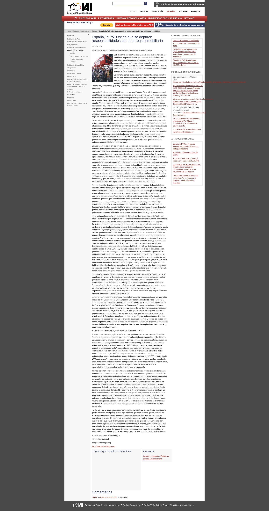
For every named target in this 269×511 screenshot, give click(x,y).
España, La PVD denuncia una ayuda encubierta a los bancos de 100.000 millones (186, 62)
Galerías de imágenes (74, 92)
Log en (95, 497)
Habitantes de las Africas (75, 65)
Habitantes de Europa (89, 31)
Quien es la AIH (87, 18)
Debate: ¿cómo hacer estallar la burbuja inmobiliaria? (78, 80)
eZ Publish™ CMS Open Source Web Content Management (167, 505)
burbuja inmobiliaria (151, 456)
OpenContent (101, 505)
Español (171, 12)
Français (195, 12)
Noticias (189, 18)
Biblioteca (70, 97)
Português (157, 12)
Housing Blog (71, 100)
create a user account (108, 497)
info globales (71, 68)
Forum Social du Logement (79, 56)
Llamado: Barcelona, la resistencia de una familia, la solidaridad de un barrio (186, 43)
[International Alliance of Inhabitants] (79, 8)
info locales (71, 70)
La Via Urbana (106, 18)
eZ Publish (124, 505)
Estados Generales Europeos (76, 61)
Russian (144, 12)
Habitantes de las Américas (76, 47)
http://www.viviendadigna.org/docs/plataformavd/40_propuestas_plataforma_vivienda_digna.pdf (209, 82)
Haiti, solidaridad (72, 45)
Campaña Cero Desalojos (131, 18)
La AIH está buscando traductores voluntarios (182, 4)
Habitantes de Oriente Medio (77, 42)
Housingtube (71, 76)
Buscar (145, 3)
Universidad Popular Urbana (165, 18)
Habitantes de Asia (73, 39)
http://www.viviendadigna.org (103, 446)
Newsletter (71, 95)
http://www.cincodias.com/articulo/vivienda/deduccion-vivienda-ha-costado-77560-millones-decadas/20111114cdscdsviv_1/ (193, 101)
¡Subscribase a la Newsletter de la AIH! (134, 25)
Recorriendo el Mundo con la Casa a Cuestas (77, 104)
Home (75, 18)
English (183, 12)
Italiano (132, 12)
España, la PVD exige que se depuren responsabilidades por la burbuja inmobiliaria (186, 146)
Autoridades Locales (74, 73)
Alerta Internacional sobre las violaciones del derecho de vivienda (77, 86)
